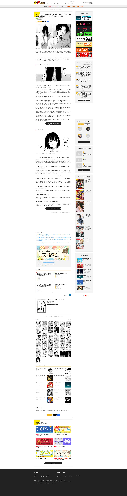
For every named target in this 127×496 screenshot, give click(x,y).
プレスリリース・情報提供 (49, 480)
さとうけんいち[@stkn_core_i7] (48, 261)
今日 (80, 124)
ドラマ (53, 1)
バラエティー (57, 1)
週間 (87, 124)
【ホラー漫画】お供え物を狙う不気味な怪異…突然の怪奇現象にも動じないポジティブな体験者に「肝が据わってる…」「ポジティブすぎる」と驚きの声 (53, 235)
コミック (78, 1)
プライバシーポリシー (55, 480)
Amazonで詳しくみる (53, 304)
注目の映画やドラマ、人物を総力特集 (41, 423)
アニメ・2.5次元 (69, 1)
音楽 (64, 1)
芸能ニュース (37, 9)
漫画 (61, 3)
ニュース (48, 1)
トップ (48, 3)
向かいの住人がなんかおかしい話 (55, 410)
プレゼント (72, 3)
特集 (51, 3)
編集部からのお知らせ (62, 480)
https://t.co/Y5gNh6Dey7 (42, 265)
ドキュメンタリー (42, 476)
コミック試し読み (66, 3)
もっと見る (53, 463)
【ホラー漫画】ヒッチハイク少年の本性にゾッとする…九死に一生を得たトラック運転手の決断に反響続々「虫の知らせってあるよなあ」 (53, 243)
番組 (54, 3)
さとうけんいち (48, 410)
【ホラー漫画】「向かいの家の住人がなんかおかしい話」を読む (53, 124)
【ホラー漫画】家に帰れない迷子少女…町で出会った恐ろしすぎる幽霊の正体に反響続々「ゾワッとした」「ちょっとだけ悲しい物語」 (53, 240)
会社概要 (35, 480)
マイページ (38, 480)
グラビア (74, 1)
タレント (58, 3)
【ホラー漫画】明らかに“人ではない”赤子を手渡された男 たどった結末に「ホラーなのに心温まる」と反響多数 (53, 238)
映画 (61, 1)
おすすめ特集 (39, 422)
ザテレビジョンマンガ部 (41, 410)
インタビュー (63, 410)
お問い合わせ (42, 480)
